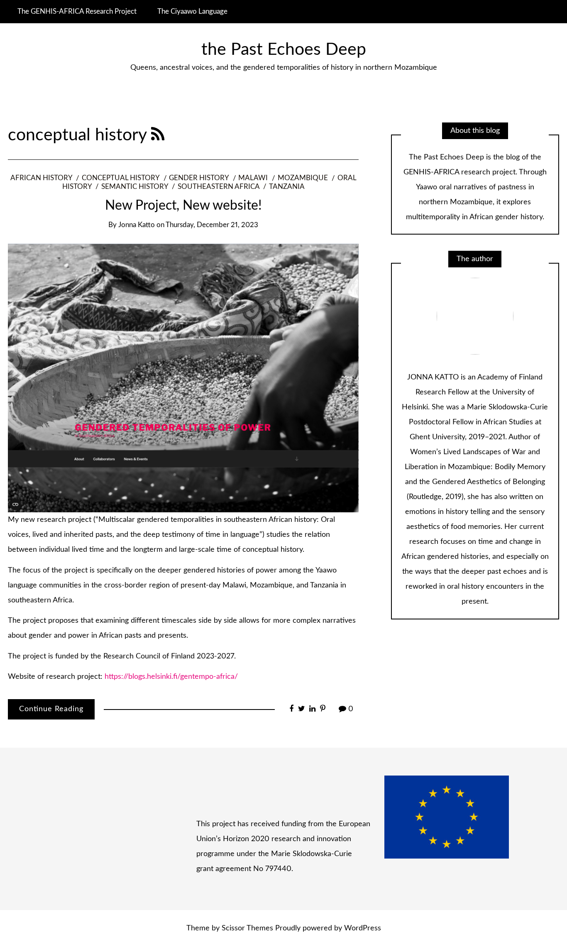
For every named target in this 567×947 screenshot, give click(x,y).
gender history (199, 178)
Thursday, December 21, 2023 (212, 225)
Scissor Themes (247, 928)
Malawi (253, 178)
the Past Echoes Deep (283, 49)
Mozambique (303, 178)
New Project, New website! (183, 205)
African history (41, 178)
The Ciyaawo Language (192, 11)
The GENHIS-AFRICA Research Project (77, 11)
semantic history (134, 187)
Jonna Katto (136, 225)
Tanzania (287, 187)
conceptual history (120, 178)
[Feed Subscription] (157, 135)
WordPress (362, 928)
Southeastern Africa (218, 187)
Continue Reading (51, 709)
